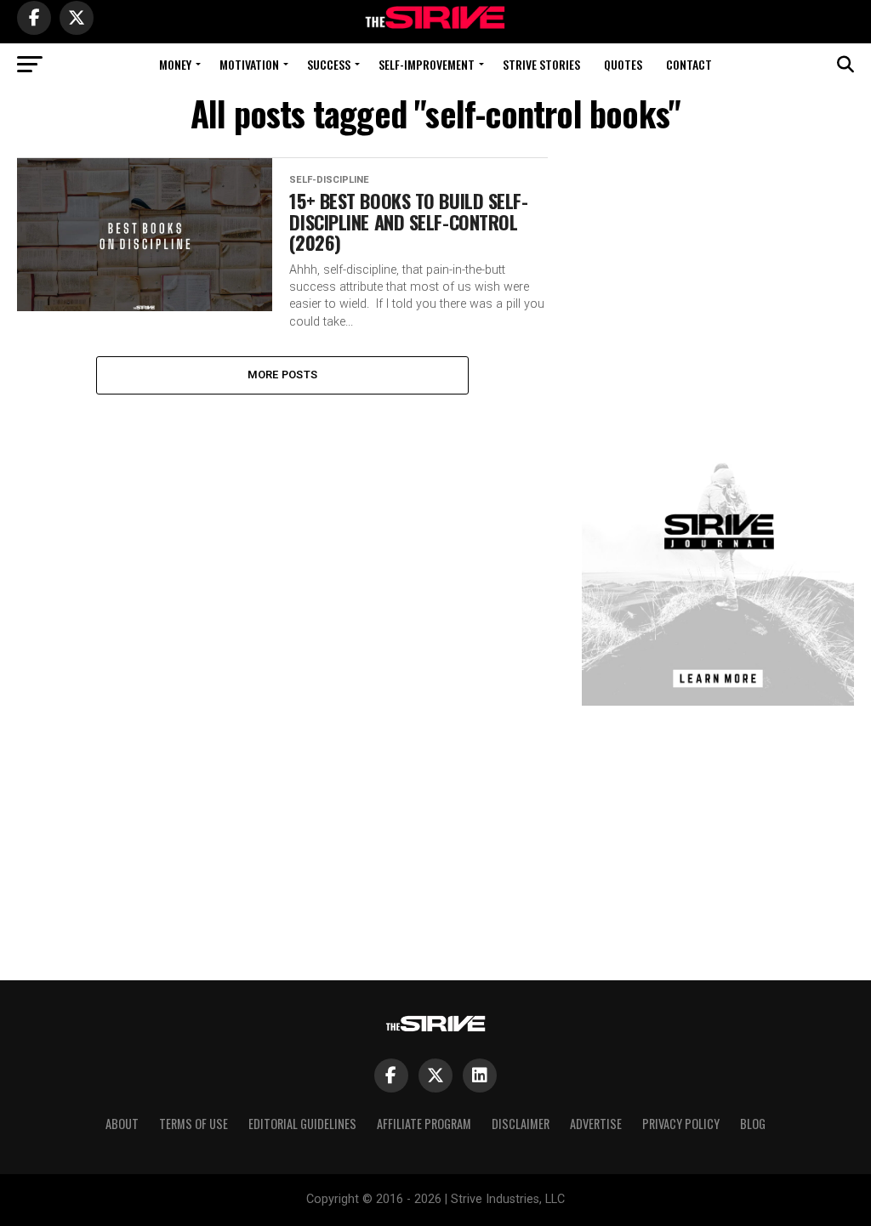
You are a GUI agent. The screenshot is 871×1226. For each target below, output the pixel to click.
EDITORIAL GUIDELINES (302, 1123)
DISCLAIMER (520, 1123)
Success (328, 64)
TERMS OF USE (193, 1123)
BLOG (753, 1123)
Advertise (596, 1123)
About (122, 1123)
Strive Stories (541, 64)
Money (175, 64)
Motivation (249, 64)
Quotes (623, 64)
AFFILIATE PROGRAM (424, 1123)
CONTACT (689, 64)
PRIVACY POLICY (681, 1123)
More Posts (283, 374)
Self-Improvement (427, 64)
